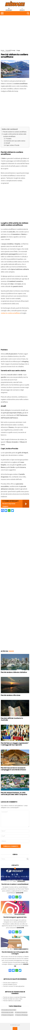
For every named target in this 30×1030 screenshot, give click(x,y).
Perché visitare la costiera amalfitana (14, 132)
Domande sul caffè (8, 1012)
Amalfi (8, 143)
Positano (8, 138)
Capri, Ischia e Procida (12, 145)
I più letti (22, 10)
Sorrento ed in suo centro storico (15, 141)
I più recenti (9, 10)
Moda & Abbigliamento (21, 949)
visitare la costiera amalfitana (10, 313)
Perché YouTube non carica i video (12, 999)
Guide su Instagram (8, 1015)
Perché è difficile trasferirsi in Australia (12, 719)
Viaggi (11, 651)
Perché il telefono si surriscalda (12, 1000)
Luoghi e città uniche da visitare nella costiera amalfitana (14, 135)
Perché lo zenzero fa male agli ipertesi (13, 986)
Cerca (28, 13)
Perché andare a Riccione (10, 695)
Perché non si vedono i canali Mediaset (15, 884)
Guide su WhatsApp (22, 1015)
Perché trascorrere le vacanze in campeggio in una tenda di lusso (13, 769)
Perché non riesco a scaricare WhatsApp (14, 997)
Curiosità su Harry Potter (9, 1010)
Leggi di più (19, 893)
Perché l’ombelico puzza (10, 984)
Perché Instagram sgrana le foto (15, 917)
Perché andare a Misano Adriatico (14, 672)
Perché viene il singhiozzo (10, 982)
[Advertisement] (15, 34)
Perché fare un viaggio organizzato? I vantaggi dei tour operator (14, 744)
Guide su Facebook (21, 1012)
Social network (20, 914)
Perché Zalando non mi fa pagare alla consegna (15, 953)
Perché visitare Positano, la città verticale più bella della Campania (14, 794)
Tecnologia (21, 881)
